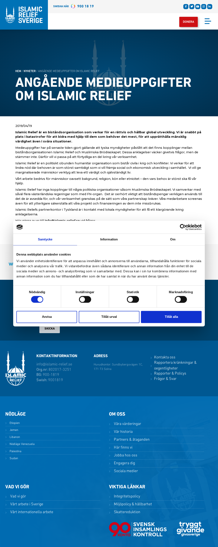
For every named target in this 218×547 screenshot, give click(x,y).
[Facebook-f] (185, 6)
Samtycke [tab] (45, 239)
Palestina (15, 451)
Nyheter (30, 71)
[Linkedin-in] (209, 6)
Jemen (13, 430)
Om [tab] (172, 239)
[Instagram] (203, 6)
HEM (18, 71)
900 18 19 (73, 6)
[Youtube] (197, 6)
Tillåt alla (171, 317)
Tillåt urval (109, 317)
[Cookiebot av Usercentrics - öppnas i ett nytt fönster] (183, 227)
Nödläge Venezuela (21, 444)
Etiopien (14, 423)
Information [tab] (109, 239)
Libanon (14, 437)
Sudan (13, 458)
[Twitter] (191, 6)
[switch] (85, 299)
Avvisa (47, 317)
